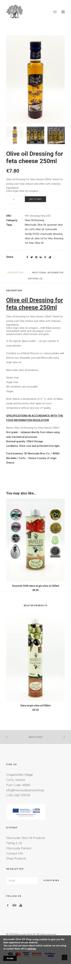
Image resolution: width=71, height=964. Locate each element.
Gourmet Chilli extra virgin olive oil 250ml (35, 585)
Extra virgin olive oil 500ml (35, 705)
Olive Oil (39, 242)
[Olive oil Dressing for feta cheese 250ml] (35, 79)
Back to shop (35, 737)
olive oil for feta (43, 238)
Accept (10, 958)
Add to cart (35, 199)
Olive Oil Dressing (34, 220)
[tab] (15, 274)
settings (31, 948)
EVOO (36, 233)
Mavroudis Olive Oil (35, 224)
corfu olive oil (36, 229)
